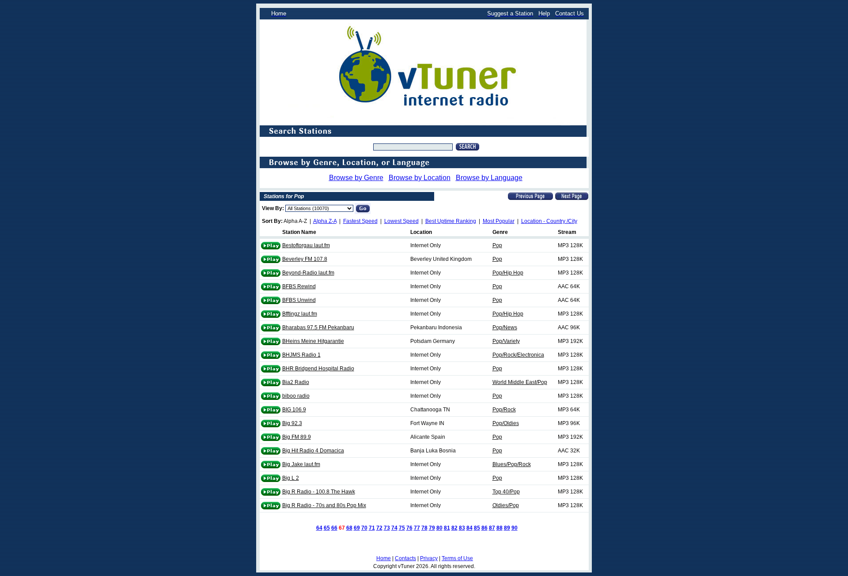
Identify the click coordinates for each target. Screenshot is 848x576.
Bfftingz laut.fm (299, 314)
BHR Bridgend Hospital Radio (318, 368)
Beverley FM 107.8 (304, 259)
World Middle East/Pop (519, 382)
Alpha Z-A (325, 221)
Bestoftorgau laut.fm (306, 245)
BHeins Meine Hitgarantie (313, 341)
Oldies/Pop (505, 505)
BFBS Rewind (299, 286)
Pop (497, 245)
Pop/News (504, 327)
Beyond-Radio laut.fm (308, 273)
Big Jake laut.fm (301, 464)
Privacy (429, 558)
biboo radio (296, 396)
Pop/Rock (504, 410)
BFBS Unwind (299, 300)
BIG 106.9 (294, 410)
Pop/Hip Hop (507, 273)
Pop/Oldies (505, 423)
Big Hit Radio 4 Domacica (313, 451)
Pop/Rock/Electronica (518, 355)
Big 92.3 (292, 423)
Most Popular (499, 221)
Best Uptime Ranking (450, 221)
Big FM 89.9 (296, 437)
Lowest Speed (401, 221)
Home (383, 558)
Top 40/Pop (506, 492)
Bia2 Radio (295, 382)
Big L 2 (290, 478)
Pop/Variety (506, 341)
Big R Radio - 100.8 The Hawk (318, 492)
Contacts (405, 558)
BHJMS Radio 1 (301, 355)
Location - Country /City (549, 221)
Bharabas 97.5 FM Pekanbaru (318, 327)
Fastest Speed (360, 221)
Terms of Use (457, 558)
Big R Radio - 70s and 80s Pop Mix (324, 505)
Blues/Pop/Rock (511, 464)
